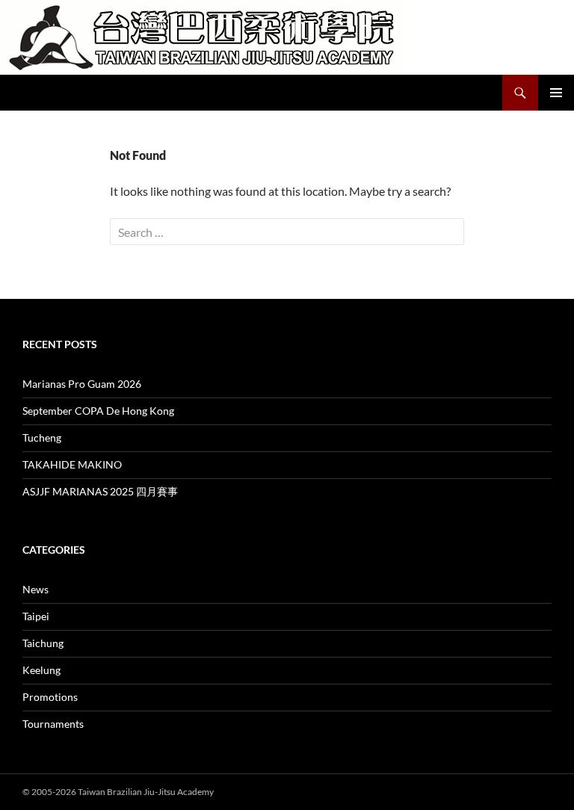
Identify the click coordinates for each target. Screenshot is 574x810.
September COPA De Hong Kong (98, 410)
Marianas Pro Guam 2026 (81, 383)
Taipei (35, 616)
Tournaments (53, 723)
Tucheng (41, 437)
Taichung (43, 643)
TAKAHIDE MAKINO (72, 464)
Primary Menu (556, 93)
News (35, 589)
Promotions (50, 696)
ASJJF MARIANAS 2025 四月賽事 (100, 491)
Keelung (41, 670)
